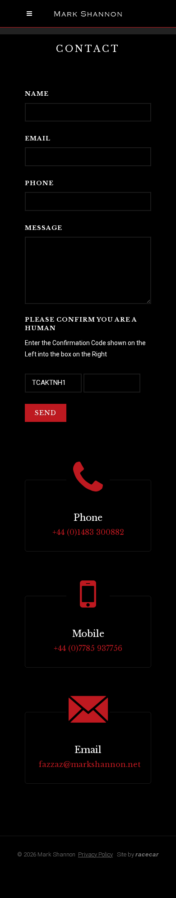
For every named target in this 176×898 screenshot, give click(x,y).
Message (43, 228)
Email (38, 138)
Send (45, 413)
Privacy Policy (95, 854)
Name (37, 94)
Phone (39, 183)
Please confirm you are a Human (81, 324)
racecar (147, 854)
